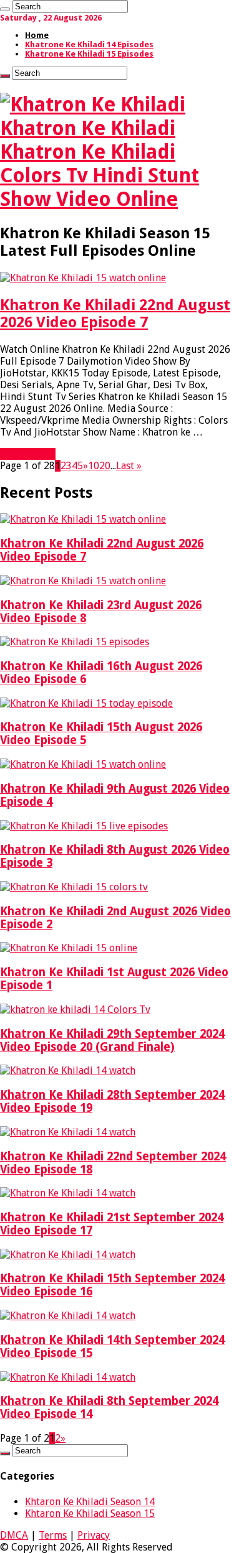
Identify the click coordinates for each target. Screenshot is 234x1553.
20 (104, 466)
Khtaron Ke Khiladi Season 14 (90, 1502)
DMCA (14, 1535)
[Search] (5, 9)
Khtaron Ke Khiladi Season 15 (90, 1513)
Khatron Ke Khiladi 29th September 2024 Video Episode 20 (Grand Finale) (112, 1040)
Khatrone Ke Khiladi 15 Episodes (89, 53)
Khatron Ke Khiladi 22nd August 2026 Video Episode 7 (115, 313)
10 (93, 466)
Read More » (28, 454)
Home (37, 35)
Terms (53, 1535)
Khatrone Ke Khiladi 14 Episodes (89, 44)
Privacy (93, 1535)
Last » (129, 466)
